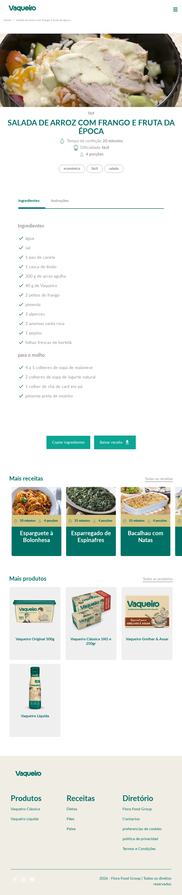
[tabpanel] (91, 315)
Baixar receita (111, 442)
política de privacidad (140, 839)
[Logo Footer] (28, 771)
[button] (175, 9)
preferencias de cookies (142, 829)
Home (7, 20)
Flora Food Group (137, 809)
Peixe (71, 829)
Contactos (131, 819)
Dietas (72, 809)
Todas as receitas (159, 479)
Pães (70, 819)
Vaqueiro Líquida (25, 819)
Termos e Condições (139, 849)
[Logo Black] (22, 5)
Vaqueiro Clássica (25, 809)
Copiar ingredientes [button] (68, 442)
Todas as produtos (158, 579)
